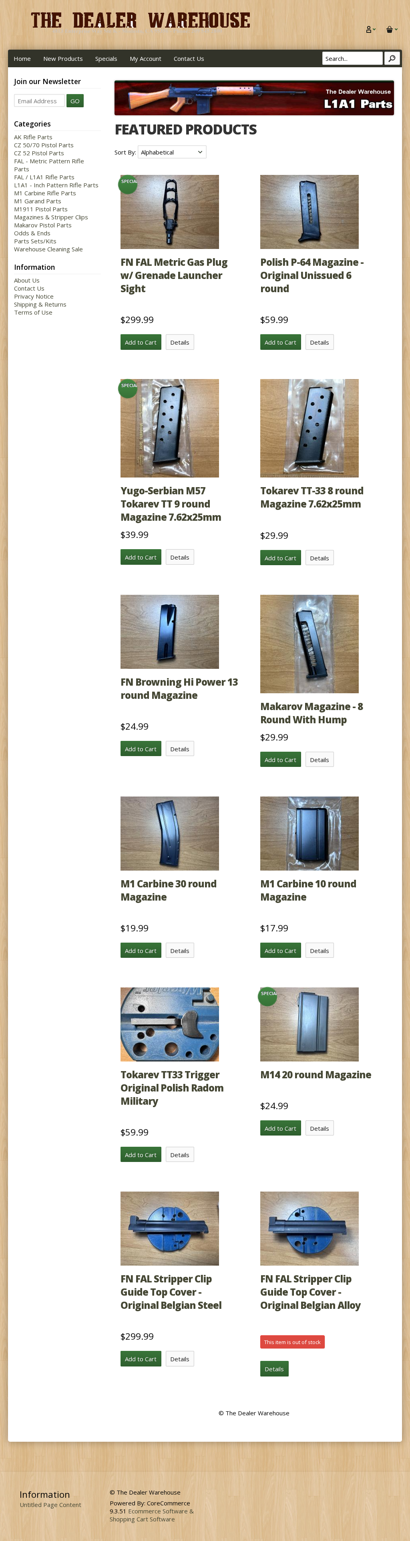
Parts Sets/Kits (35, 241)
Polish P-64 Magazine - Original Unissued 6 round (312, 275)
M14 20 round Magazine (315, 1074)
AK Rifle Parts (33, 137)
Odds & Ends (32, 233)
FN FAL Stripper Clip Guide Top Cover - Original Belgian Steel (171, 1292)
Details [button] (179, 342)
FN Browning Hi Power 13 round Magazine (179, 688)
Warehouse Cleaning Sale (48, 249)
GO (75, 101)
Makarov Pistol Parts (43, 225)
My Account (145, 58)
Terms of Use (33, 312)
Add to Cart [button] (141, 342)
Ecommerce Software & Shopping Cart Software (152, 1515)
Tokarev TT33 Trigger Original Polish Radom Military (172, 1088)
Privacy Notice (34, 296)
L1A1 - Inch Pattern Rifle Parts (56, 185)
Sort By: (126, 152)
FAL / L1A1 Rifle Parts (44, 177)
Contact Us (189, 58)
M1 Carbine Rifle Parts (45, 193)
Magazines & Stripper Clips (51, 217)
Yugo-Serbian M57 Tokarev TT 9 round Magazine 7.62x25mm (171, 504)
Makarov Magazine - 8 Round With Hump (311, 713)
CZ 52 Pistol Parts (39, 153)
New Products (63, 58)
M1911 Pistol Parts (41, 209)
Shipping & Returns (40, 304)
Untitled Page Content (50, 1505)
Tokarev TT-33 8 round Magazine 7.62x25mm (312, 497)
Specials (106, 58)
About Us (27, 280)
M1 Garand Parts (37, 201)
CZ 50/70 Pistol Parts (44, 145)
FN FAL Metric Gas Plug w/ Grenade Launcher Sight (174, 275)
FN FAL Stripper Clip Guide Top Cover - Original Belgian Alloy (310, 1292)
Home (22, 58)
